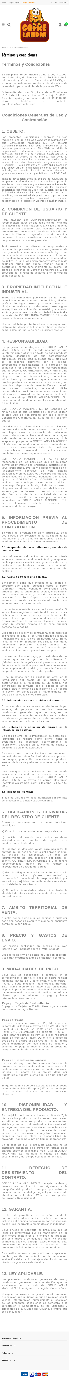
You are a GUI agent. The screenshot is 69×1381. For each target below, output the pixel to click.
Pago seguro (14, 2)
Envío (4, 2)
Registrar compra (29, 2)
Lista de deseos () (60, 2)
